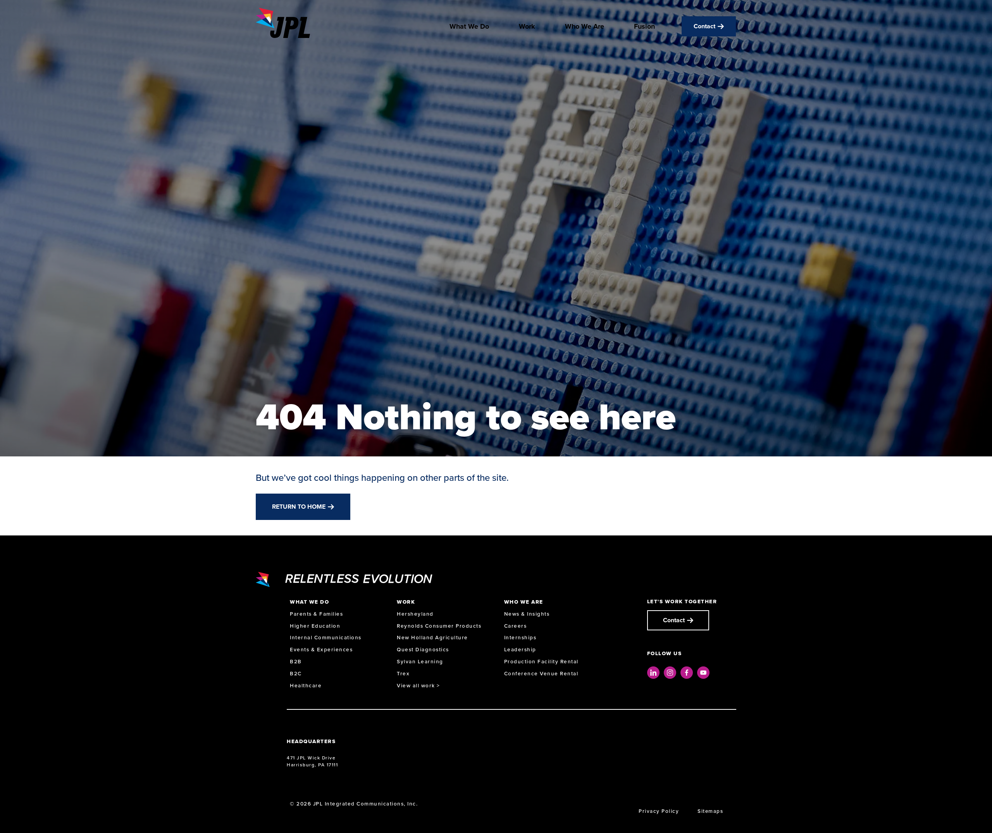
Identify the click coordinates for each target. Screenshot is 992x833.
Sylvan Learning (420, 661)
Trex (403, 673)
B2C (296, 673)
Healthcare (306, 685)
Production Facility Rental (541, 661)
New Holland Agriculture (432, 637)
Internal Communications (326, 637)
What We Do (469, 26)
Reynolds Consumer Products (439, 626)
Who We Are (584, 26)
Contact (704, 26)
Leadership (520, 649)
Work (527, 26)
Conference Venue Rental (541, 673)
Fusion (644, 26)
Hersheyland (415, 614)
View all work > (418, 685)
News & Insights (527, 614)
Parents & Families (316, 614)
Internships (520, 637)
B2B (296, 661)
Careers (515, 626)
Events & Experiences (321, 649)
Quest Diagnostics (423, 649)
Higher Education (315, 626)
